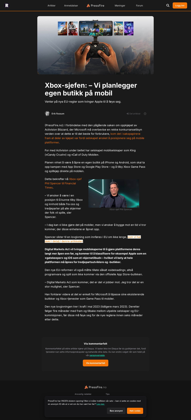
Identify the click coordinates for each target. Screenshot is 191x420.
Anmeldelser (71, 5)
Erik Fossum (58, 113)
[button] (95, 354)
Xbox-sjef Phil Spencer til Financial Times (63, 183)
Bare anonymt (116, 411)
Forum (139, 5)
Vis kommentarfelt (95, 363)
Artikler (52, 5)
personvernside (97, 355)
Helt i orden (135, 411)
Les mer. (101, 404)
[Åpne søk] (167, 5)
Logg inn (179, 5)
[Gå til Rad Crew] (7, 6)
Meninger (120, 5)
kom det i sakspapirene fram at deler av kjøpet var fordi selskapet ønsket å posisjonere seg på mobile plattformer (94, 138)
